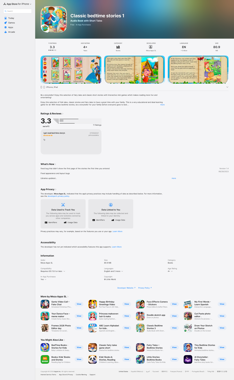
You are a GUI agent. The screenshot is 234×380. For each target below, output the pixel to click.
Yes (42, 279)
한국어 (187, 371)
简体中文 (165, 371)
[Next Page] (231, 69)
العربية (148, 371)
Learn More (117, 231)
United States (123, 371)
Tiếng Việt (210, 371)
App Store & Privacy (66, 374)
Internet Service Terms (48, 374)
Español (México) (137, 371)
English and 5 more (112, 271)
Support (92, 374)
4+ (169, 271)
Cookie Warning (81, 374)
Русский (156, 371)
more (162, 105)
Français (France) (176, 371)
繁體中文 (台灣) (222, 371)
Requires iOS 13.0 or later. (52, 271)
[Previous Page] (38, 69)
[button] (18, 18)
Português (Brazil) (198, 371)
